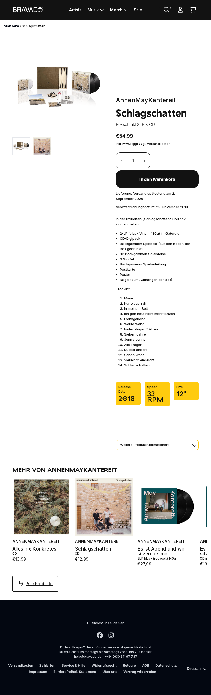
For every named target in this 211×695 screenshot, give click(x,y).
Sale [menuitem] (138, 9)
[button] (157, 445)
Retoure (129, 665)
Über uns (109, 672)
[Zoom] (59, 87)
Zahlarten (47, 665)
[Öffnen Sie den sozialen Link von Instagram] (111, 635)
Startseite (11, 26)
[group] (21, 146)
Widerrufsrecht (104, 665)
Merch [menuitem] (116, 9)
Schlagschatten (93, 548)
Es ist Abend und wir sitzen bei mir (160, 551)
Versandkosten (158, 144)
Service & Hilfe (73, 665)
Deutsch (194, 668)
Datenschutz (166, 665)
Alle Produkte (39, 583)
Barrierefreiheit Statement (74, 672)
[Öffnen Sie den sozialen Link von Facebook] (100, 635)
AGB (145, 665)
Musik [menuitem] (93, 9)
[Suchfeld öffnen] (166, 10)
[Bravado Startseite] (27, 10)
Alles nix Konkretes (34, 548)
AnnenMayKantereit (146, 100)
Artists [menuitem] (75, 9)
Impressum (38, 672)
